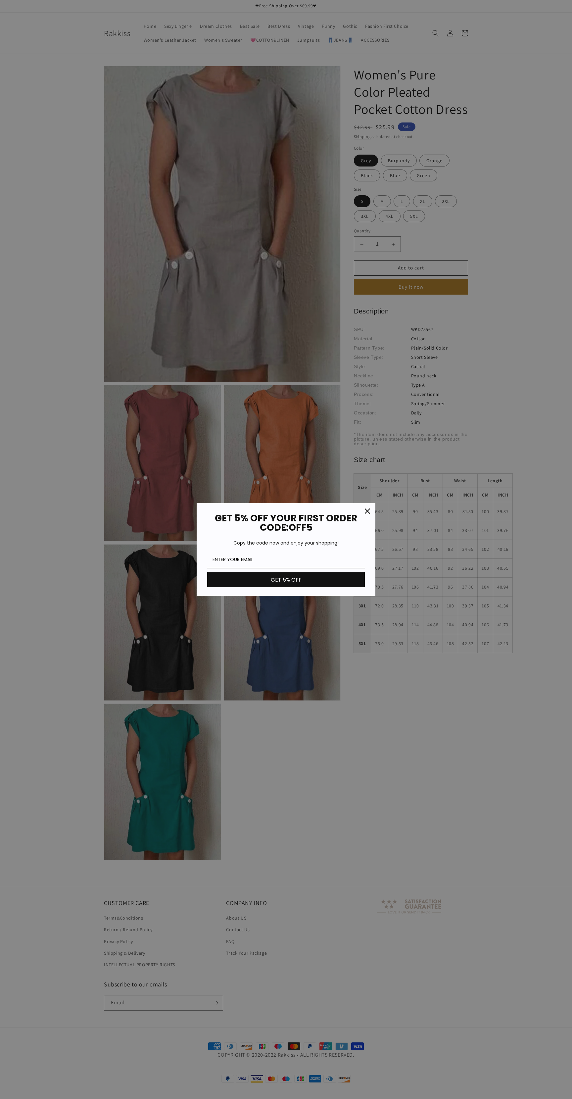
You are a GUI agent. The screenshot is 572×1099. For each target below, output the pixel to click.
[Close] (367, 511)
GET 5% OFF (286, 580)
